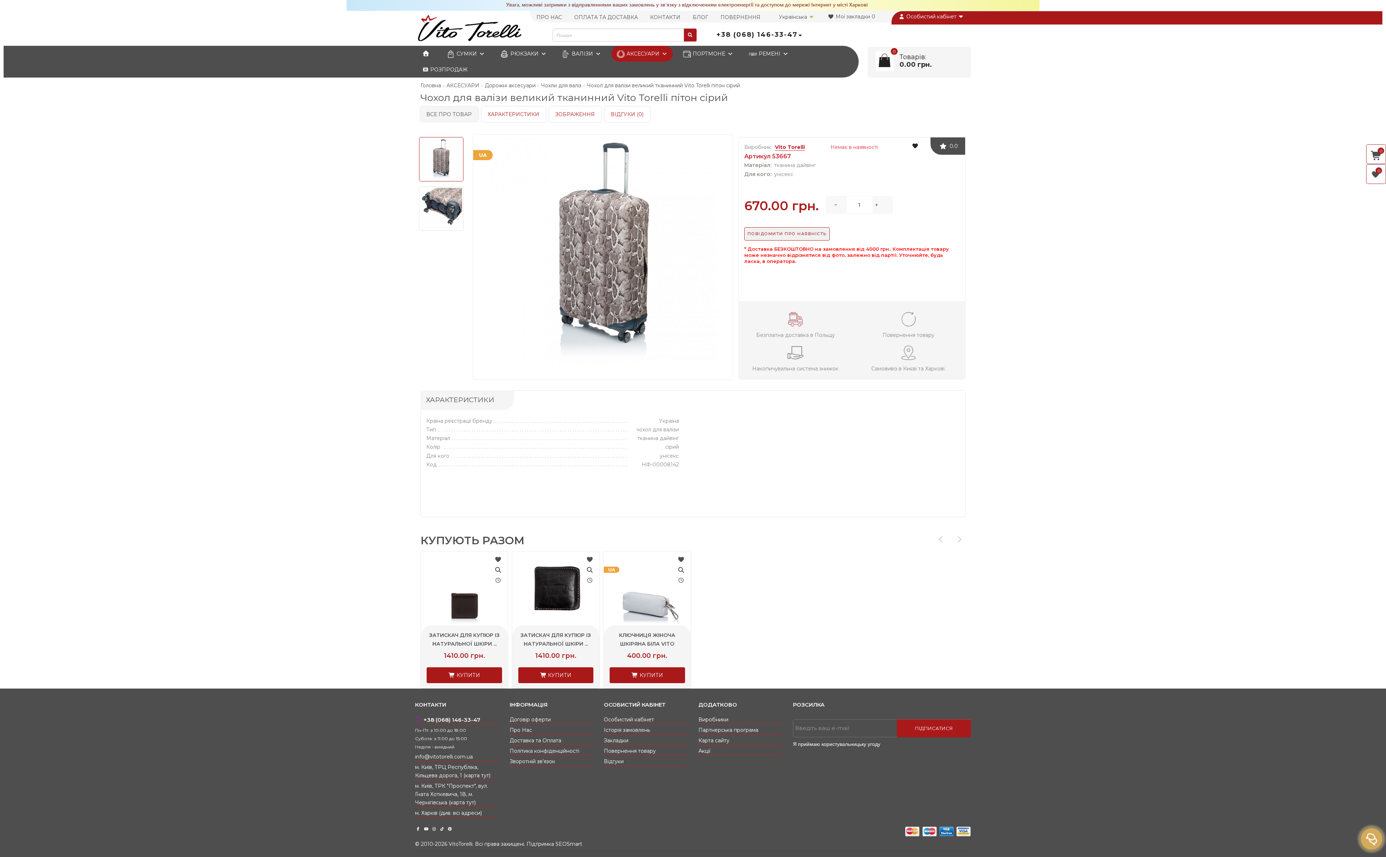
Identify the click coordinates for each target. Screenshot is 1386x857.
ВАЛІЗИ (582, 53)
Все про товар (449, 114)
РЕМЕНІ (769, 53)
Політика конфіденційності (544, 751)
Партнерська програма (728, 730)
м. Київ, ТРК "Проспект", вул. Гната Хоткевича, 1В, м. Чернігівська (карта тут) (451, 794)
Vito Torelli (790, 147)
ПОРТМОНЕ (709, 53)
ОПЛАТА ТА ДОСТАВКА (606, 17)
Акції (704, 751)
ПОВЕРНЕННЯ (740, 17)
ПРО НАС (549, 17)
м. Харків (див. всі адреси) (448, 813)
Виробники (713, 719)
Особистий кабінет (931, 16)
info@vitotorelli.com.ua (444, 756)
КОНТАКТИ (665, 17)
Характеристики (513, 114)
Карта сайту (713, 740)
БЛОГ (700, 17)
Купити (467, 675)
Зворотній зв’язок (532, 761)
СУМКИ (467, 53)
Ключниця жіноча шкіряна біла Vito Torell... (647, 644)
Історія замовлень (627, 730)
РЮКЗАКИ (524, 53)
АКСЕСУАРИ (643, 53)
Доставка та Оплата (535, 740)
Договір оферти (530, 719)
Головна (430, 85)
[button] (959, 539)
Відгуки (614, 761)
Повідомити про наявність (787, 233)
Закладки (616, 740)
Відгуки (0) (627, 114)
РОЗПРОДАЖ (448, 69)
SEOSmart (568, 844)
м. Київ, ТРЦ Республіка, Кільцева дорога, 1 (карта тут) (453, 771)
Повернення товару (630, 751)
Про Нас (521, 730)
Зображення (575, 114)
